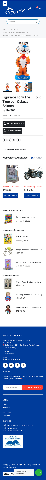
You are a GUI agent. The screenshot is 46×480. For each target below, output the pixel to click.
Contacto (6, 415)
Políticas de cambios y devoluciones (18, 425)
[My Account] (30, 8)
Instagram (17, 365)
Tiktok (23, 365)
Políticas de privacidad (12, 431)
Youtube (11, 365)
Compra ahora (14, 130)
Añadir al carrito (15, 124)
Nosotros (6, 407)
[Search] (35, 22)
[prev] (38, 97)
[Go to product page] (17, 173)
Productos (7, 413)
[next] (41, 97)
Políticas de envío (10, 428)
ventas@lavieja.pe (12, 359)
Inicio (5, 404)
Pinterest (14, 140)
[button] (5, 3)
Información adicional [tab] (16, 149)
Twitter (9, 140)
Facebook (5, 140)
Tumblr (18, 140)
